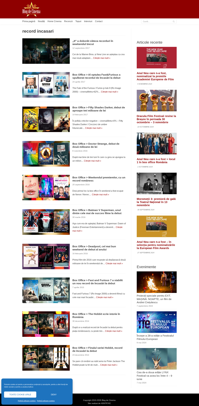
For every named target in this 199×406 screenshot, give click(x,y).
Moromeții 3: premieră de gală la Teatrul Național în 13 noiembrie (156, 202)
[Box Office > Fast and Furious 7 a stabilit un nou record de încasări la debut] (46, 290)
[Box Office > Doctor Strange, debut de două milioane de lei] (46, 153)
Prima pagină (28, 21)
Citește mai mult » (101, 58)
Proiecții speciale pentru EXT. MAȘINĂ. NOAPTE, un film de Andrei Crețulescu (154, 299)
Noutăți (41, 21)
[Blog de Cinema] (31, 9)
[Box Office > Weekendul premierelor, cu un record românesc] (46, 187)
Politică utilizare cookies (27, 401)
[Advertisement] (127, 9)
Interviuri (88, 21)
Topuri (78, 21)
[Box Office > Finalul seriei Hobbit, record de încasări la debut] (46, 358)
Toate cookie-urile (20, 394)
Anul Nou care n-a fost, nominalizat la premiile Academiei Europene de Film (155, 76)
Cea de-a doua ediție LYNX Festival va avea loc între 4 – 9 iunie (154, 376)
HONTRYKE (106, 403)
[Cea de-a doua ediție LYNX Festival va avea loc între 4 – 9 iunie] (157, 369)
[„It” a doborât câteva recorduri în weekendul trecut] (46, 51)
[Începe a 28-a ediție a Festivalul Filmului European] (157, 332)
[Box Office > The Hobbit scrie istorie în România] (46, 324)
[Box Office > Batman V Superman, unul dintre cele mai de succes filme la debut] (46, 222)
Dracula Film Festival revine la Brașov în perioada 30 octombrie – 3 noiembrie (156, 119)
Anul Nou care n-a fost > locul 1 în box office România (156, 161)
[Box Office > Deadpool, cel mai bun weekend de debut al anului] (46, 256)
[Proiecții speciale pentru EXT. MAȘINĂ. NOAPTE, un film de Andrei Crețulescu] (157, 292)
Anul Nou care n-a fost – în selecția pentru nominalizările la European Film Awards (156, 245)
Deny (54, 394)
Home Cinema (54, 21)
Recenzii (68, 21)
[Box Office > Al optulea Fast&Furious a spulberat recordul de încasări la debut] (46, 85)
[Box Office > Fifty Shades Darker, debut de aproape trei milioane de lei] (46, 119)
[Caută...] (159, 21)
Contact (98, 21)
